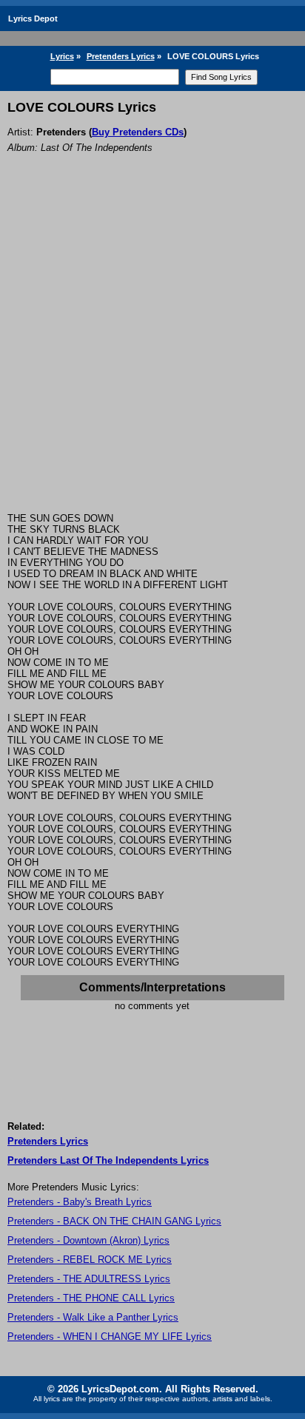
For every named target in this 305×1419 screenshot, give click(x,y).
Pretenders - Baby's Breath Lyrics (79, 1201)
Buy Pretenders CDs (138, 132)
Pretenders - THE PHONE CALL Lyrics (91, 1298)
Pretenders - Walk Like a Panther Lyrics (92, 1317)
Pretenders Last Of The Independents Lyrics (108, 1160)
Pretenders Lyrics (121, 56)
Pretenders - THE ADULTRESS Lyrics (88, 1278)
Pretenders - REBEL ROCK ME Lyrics (89, 1259)
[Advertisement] (152, 352)
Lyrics (62, 56)
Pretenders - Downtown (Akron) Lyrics (88, 1240)
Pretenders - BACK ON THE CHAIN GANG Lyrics (114, 1221)
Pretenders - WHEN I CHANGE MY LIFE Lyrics (109, 1336)
